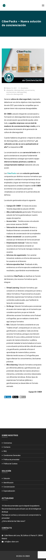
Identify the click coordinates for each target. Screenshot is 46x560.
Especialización (9, 491)
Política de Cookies (10, 464)
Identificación (8, 483)
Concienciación (9, 487)
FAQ (5, 451)
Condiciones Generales (12, 455)
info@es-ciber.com (12, 542)
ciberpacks (9, 90)
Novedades (24, 88)
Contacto (7, 447)
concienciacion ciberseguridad (16, 92)
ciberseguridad (19, 90)
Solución (7, 478)
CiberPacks (11, 173)
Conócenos (8, 443)
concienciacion (29, 90)
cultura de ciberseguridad (14, 94)
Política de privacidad (11, 459)
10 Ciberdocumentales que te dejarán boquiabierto (21, 506)
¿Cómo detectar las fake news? (13, 521)
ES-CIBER (26, 556)
